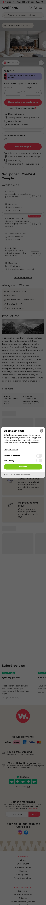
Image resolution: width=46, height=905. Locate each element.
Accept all (23, 467)
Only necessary (11, 449)
